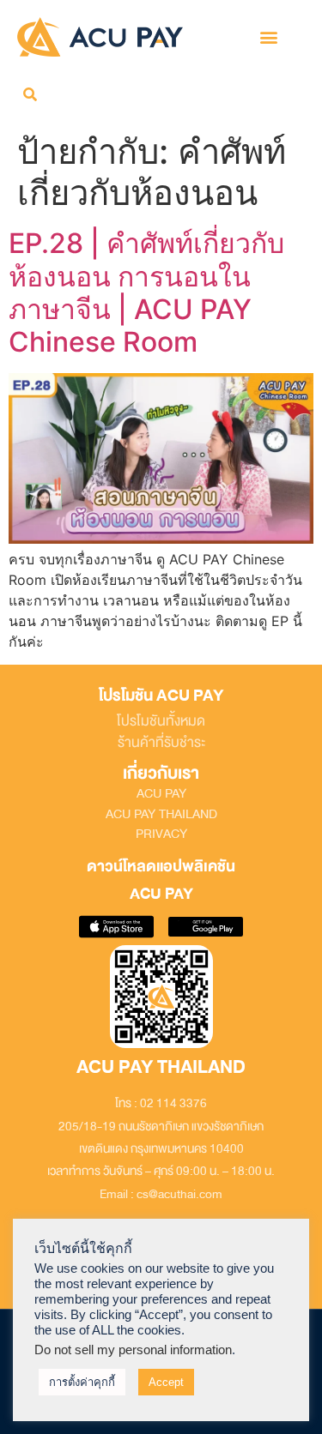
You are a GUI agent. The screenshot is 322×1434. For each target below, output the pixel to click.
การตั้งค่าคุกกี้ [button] (82, 1382)
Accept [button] (166, 1382)
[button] (269, 37)
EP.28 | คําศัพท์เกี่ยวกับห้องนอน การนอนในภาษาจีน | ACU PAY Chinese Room (146, 292)
